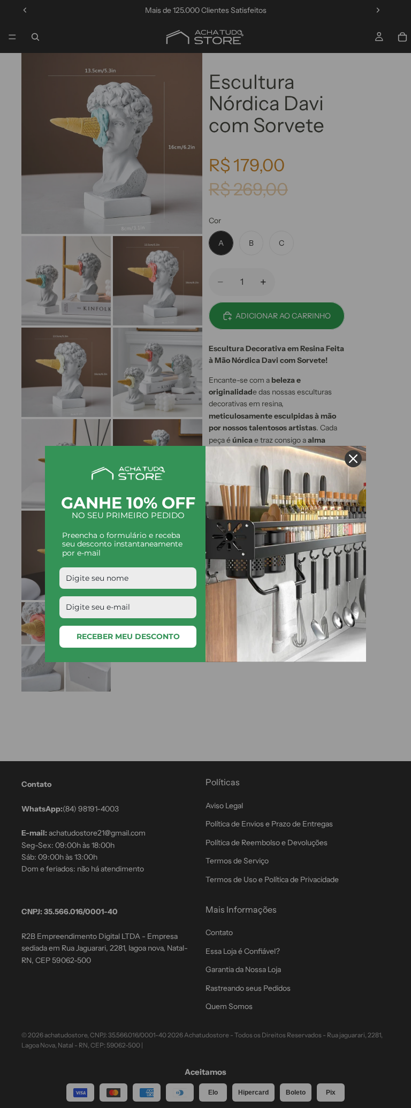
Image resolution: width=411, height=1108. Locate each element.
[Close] (353, 459)
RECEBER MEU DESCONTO (128, 636)
